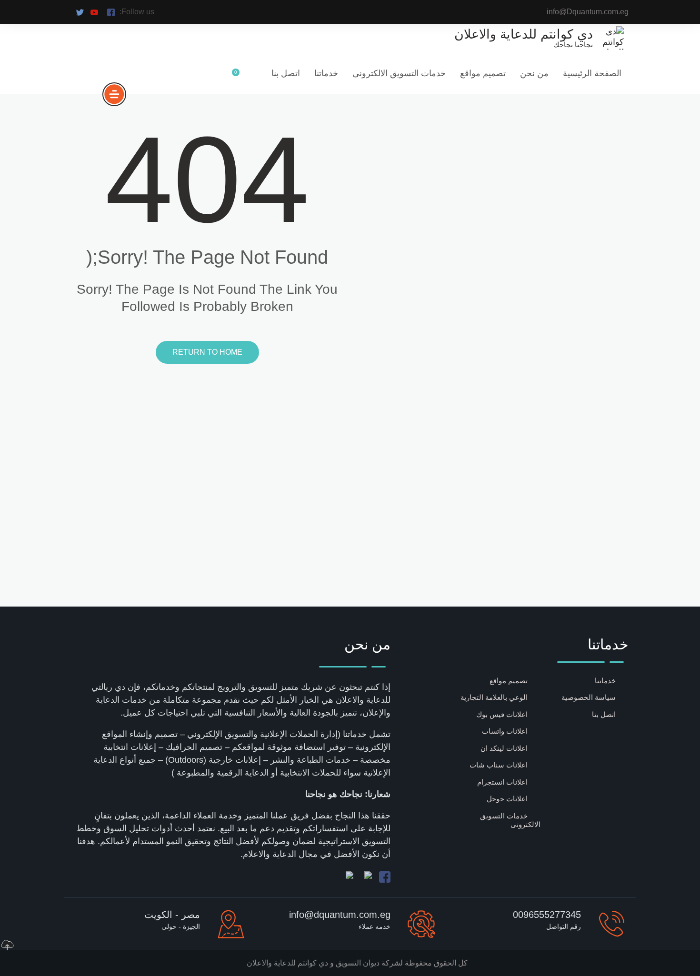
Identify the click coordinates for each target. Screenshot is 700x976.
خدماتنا (326, 73)
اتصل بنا (285, 73)
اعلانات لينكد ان (504, 748)
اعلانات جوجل (507, 799)
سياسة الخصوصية (588, 697)
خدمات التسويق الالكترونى (399, 73)
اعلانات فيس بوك (502, 714)
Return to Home (207, 352)
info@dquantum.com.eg (339, 914)
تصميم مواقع (483, 73)
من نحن (534, 73)
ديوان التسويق (357, 963)
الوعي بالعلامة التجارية (494, 697)
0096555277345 (547, 914)
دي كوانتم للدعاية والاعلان (287, 963)
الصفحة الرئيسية (592, 73)
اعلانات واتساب (505, 731)
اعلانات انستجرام (502, 782)
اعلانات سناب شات (499, 765)
